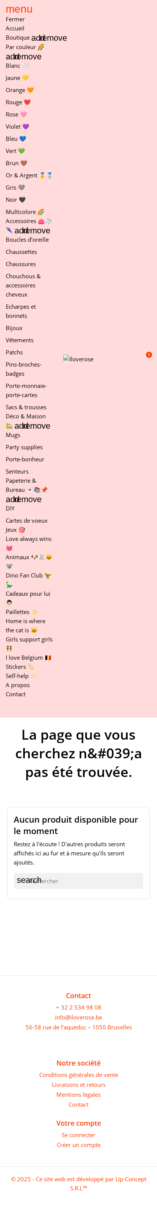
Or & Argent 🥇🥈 (29, 175)
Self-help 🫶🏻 (21, 676)
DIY (10, 508)
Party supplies (24, 447)
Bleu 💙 (16, 138)
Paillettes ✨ (22, 612)
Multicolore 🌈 (25, 211)
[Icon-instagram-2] (22, 1041)
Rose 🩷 (16, 114)
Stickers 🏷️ (20, 666)
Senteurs (17, 471)
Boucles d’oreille (27, 239)
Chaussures (21, 264)
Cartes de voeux (27, 520)
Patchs (14, 352)
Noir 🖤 (16, 199)
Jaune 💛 (17, 77)
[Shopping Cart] (145, 358)
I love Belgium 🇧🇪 (29, 657)
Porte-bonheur (25, 459)
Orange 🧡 (20, 90)
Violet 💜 (17, 126)
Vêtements (20, 340)
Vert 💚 (15, 151)
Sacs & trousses (26, 407)
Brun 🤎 (16, 163)
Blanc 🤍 (17, 65)
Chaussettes (21, 251)
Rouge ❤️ (18, 102)
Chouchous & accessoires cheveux (23, 285)
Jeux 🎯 (16, 529)
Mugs (13, 435)
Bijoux (14, 328)
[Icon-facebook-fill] (9, 1041)
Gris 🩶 (15, 187)
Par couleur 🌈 (25, 47)
